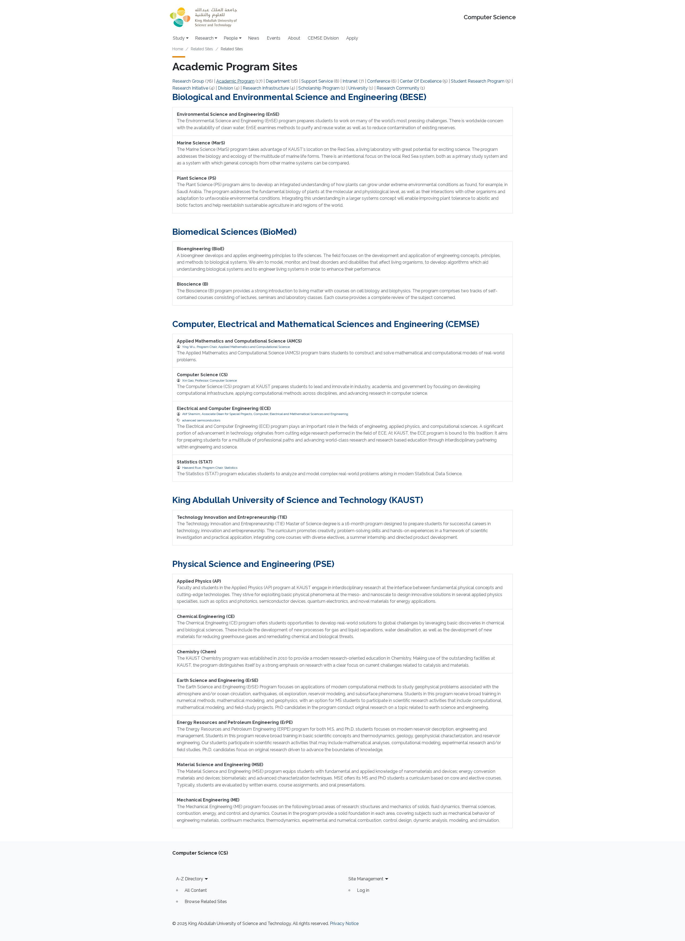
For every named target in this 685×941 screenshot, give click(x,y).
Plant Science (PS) (196, 178)
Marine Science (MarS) (201, 142)
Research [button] (204, 38)
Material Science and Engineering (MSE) (220, 764)
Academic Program (235, 81)
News (253, 38)
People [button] (231, 38)
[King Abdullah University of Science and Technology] (203, 17)
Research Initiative (190, 88)
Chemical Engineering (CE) (206, 616)
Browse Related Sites (206, 901)
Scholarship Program (319, 88)
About (294, 38)
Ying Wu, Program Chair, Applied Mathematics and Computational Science (236, 347)
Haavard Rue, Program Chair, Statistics (209, 468)
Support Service (317, 81)
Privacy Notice (344, 923)
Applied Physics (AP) (199, 581)
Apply (352, 38)
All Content (196, 890)
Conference (378, 81)
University (358, 88)
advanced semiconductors (201, 420)
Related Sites (202, 49)
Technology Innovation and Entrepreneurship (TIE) (232, 517)
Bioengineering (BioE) (200, 248)
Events (273, 38)
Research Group (188, 81)
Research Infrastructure (266, 88)
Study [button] (179, 38)
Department (278, 81)
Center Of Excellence (421, 81)
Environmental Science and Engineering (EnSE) (228, 114)
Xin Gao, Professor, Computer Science (209, 380)
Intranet (350, 81)
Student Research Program (477, 81)
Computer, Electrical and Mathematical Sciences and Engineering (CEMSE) (325, 324)
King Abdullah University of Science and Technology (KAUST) (297, 500)
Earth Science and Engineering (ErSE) (217, 680)
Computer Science (490, 17)
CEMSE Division (323, 38)
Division (225, 88)
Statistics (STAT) (194, 461)
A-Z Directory (189, 878)
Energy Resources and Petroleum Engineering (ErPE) (235, 722)
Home (177, 49)
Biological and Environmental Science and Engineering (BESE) (299, 97)
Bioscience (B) (192, 284)
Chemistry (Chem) (196, 651)
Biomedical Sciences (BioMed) (234, 232)
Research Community (397, 88)
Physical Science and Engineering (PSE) (253, 564)
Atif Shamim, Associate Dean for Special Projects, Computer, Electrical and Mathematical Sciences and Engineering (265, 414)
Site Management (365, 878)
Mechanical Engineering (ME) (208, 799)
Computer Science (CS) (202, 374)
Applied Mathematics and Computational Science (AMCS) (239, 341)
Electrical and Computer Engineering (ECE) (224, 408)
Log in (363, 890)
